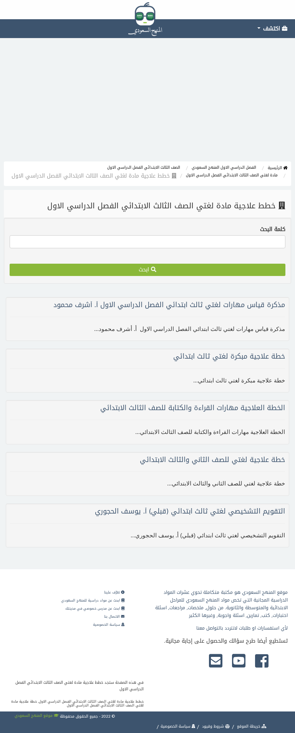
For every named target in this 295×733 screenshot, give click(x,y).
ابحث (145, 269)
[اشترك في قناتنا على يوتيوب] (238, 661)
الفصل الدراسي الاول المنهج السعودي (224, 167)
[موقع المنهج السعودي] (147, 9)
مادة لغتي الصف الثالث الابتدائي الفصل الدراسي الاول (232, 175)
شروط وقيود (213, 726)
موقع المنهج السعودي (34, 715)
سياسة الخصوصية (107, 624)
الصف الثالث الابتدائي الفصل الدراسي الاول (143, 167)
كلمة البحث (272, 229)
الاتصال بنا (112, 616)
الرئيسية (275, 167)
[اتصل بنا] (215, 661)
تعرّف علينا (112, 592)
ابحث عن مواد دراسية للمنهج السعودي (91, 600)
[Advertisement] (147, 104)
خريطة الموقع (249, 726)
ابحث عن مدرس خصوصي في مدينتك (93, 608)
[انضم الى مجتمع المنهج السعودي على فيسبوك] (261, 661)
